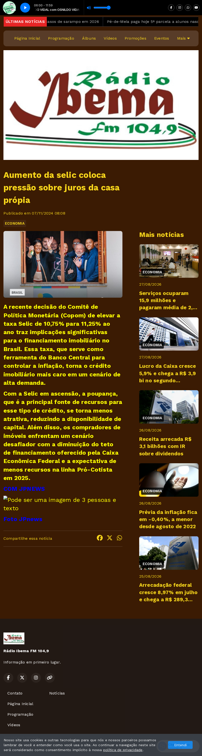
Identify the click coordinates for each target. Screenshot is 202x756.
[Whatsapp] (188, 7)
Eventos (161, 38)
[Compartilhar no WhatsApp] (119, 538)
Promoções (135, 38)
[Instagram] (179, 7)
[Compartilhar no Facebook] (100, 538)
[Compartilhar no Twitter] (110, 538)
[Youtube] (196, 7)
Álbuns (89, 38)
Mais (182, 38)
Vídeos (110, 38)
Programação (61, 38)
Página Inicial (27, 38)
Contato (15, 693)
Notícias (57, 693)
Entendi (180, 745)
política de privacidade (123, 750)
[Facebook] (171, 7)
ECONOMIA (15, 223)
